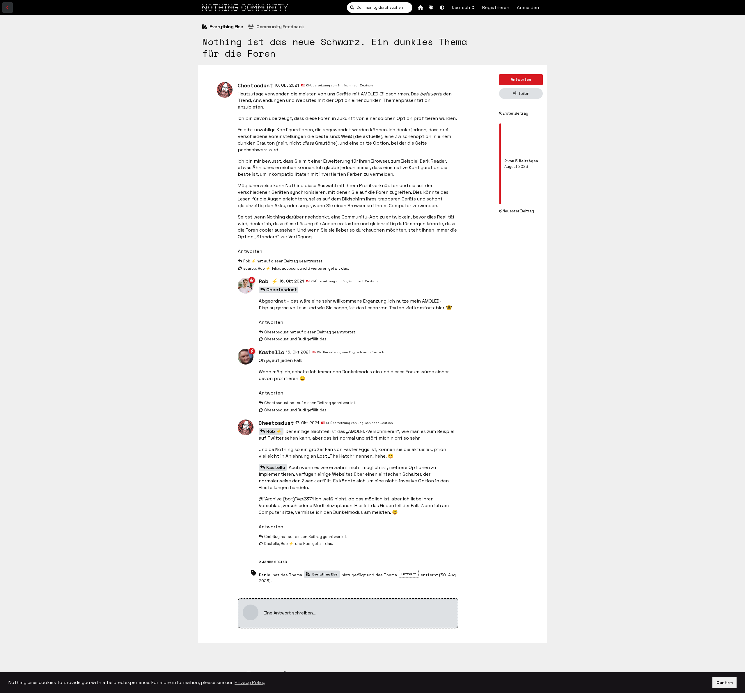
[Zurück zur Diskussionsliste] (7, 7)
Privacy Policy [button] (250, 682)
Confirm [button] (724, 682)
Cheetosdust (281, 290)
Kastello (275, 467)
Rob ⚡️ (274, 431)
